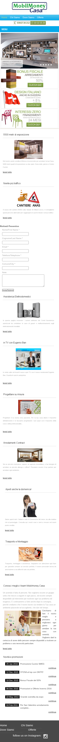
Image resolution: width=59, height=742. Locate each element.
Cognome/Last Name (12, 238)
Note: (4, 272)
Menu (4, 29)
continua (52, 668)
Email (5, 247)
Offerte (40, 17)
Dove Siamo (28, 17)
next (55, 50)
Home (4, 17)
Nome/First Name (10, 230)
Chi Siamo (15, 17)
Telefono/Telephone (11, 255)
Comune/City (8, 264)
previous (4, 50)
